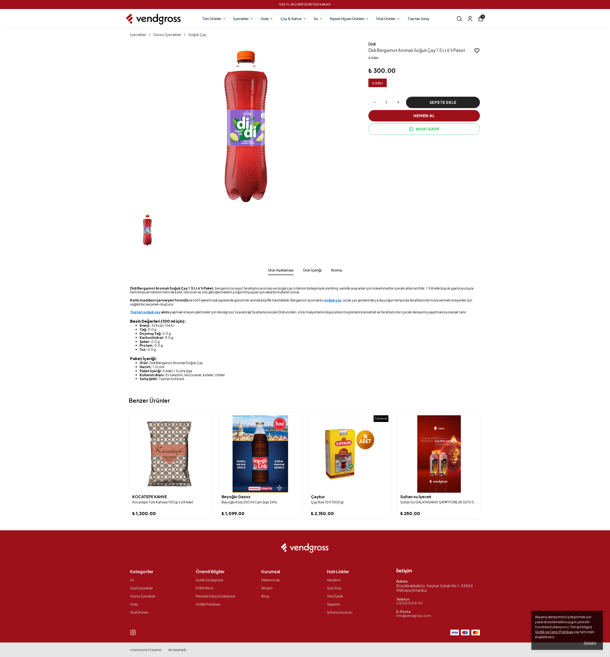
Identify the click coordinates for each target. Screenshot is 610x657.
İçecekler (241, 18)
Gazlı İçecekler (141, 588)
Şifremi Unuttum (339, 612)
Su (316, 18)
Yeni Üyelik (335, 596)
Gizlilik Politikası (208, 604)
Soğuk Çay (197, 34)
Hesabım (334, 580)
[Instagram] (133, 632)
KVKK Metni (204, 588)
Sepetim (333, 604)
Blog (265, 596)
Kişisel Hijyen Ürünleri (347, 18)
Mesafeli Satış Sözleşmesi (215, 596)
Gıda (265, 18)
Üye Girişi (334, 588)
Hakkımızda (270, 580)
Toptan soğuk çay (145, 312)
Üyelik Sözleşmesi (209, 580)
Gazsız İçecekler (167, 34)
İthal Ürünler (386, 18)
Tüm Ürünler (211, 18)
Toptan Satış (418, 18)
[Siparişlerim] (470, 19)
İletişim (267, 588)
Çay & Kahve (291, 18)
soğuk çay (333, 300)
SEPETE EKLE (443, 102)
